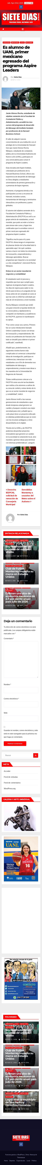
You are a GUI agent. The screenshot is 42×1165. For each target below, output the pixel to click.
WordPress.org (10, 788)
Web (5, 713)
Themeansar (21, 1157)
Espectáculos (21, 1161)
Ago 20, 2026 (12, 1086)
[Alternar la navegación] (22, 29)
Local (28, 1161)
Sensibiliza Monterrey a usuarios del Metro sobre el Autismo (28, 496)
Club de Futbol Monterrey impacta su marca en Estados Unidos (19, 572)
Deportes (12, 1161)
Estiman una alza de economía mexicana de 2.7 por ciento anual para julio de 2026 (20, 597)
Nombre (7, 684)
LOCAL (22, 42)
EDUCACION (6, 42)
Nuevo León (24, 540)
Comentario (9, 639)
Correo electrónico (11, 699)
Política (34, 1161)
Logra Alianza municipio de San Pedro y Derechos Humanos (20, 1102)
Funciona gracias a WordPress (15, 1154)
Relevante (29, 42)
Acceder (7, 771)
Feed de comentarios (12, 783)
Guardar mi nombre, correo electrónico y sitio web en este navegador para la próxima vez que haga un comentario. (21, 733)
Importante (15, 42)
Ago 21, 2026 (12, 1039)
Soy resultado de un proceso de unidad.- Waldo (18, 549)
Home (6, 1161)
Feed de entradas (11, 777)
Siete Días (18, 77)
